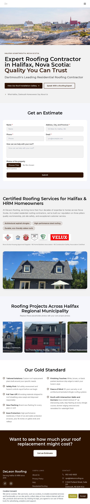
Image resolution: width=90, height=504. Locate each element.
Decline (73, 496)
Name (10, 125)
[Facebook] (5, 483)
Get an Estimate (45, 453)
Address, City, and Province (58, 125)
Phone (10, 134)
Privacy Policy (37, 479)
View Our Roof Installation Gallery (22, 86)
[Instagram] (11, 483)
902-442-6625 (71, 475)
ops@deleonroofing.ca (74, 478)
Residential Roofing (39, 486)
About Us (35, 475)
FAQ (34, 482)
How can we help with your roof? (20, 144)
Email (49, 134)
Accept (83, 496)
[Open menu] (84, 3)
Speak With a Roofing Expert (59, 86)
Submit (45, 175)
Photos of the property (16, 161)
